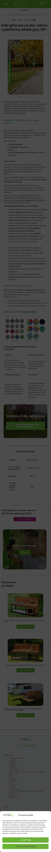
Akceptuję (26, 840)
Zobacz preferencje (25, 846)
